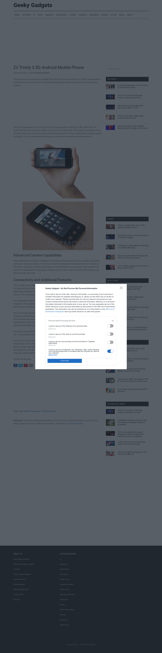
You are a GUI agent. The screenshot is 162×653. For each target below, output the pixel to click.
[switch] (110, 326)
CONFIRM (64, 361)
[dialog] (81, 326)
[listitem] (81, 320)
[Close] (122, 288)
